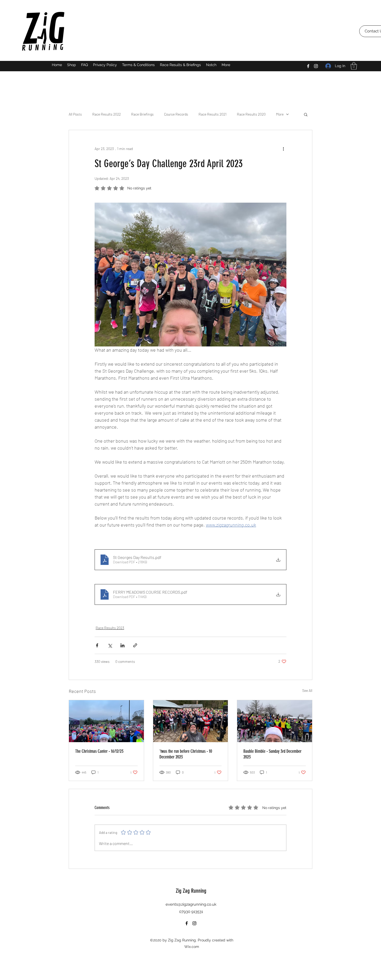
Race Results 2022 (106, 114)
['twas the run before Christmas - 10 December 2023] (190, 721)
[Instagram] (316, 66)
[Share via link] (135, 645)
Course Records (176, 114)
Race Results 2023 (110, 628)
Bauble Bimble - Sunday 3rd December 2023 (272, 754)
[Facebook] (308, 66)
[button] (354, 66)
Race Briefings (142, 114)
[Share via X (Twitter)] (109, 645)
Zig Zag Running (191, 890)
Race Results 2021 (213, 114)
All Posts (75, 114)
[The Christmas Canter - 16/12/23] (106, 721)
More (280, 114)
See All (307, 690)
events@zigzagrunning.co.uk (191, 904)
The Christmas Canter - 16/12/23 (99, 751)
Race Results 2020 (251, 114)
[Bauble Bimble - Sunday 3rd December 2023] (274, 721)
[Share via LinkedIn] (122, 645)
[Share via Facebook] (97, 645)
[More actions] (283, 149)
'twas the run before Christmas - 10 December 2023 (185, 754)
